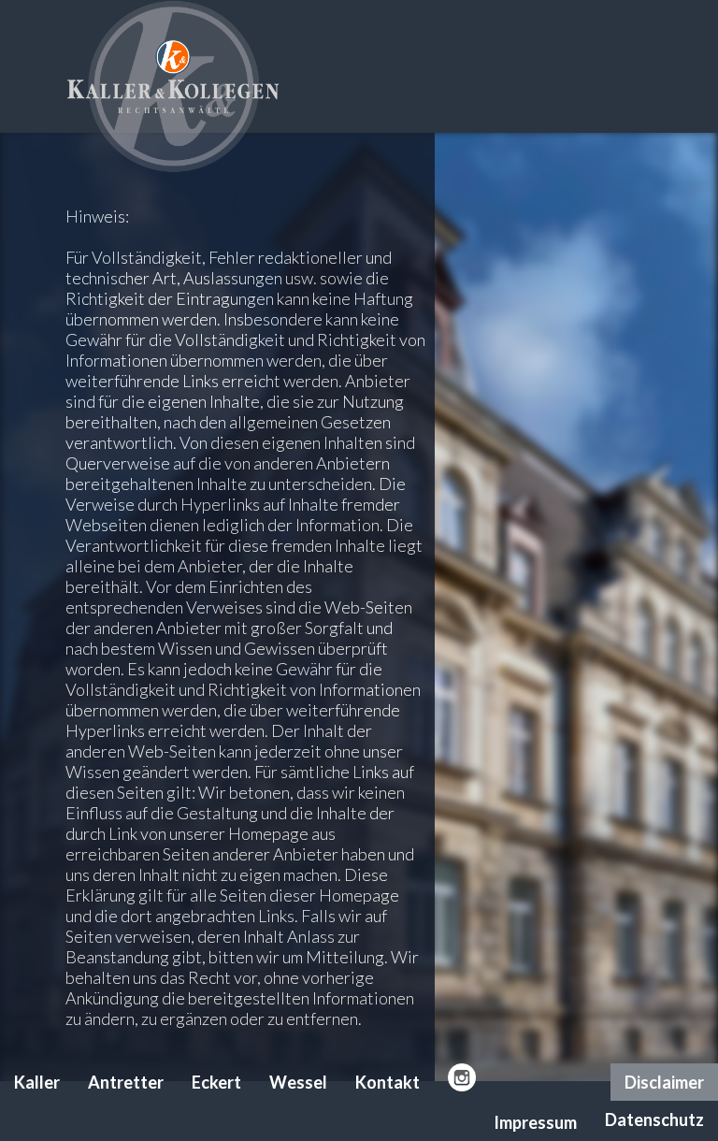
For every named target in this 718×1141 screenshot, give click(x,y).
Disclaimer (664, 1082)
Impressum (535, 1122)
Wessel (298, 1082)
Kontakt (387, 1082)
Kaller (37, 1082)
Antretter (126, 1082)
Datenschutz (654, 1119)
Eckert (216, 1082)
